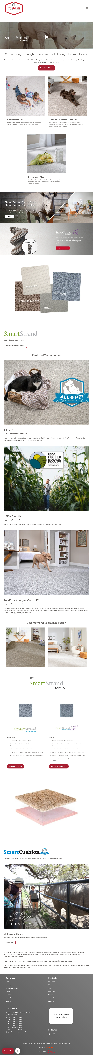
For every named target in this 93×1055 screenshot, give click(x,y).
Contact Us (8, 1051)
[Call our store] (17, 1051)
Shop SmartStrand (46, 68)
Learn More (10, 943)
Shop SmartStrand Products (15, 345)
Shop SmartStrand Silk (59, 766)
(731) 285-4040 (12, 1015)
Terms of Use (66, 1043)
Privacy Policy (57, 1043)
